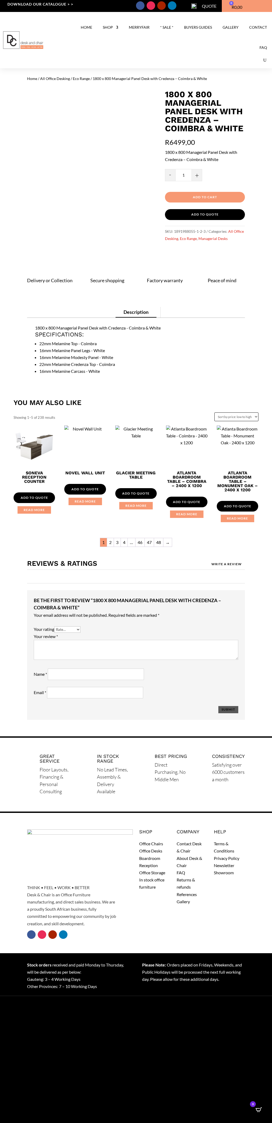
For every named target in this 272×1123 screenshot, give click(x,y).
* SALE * (166, 27)
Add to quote (205, 214)
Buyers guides (198, 27)
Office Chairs (151, 843)
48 (158, 542)
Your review (46, 636)
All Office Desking (55, 78)
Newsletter (224, 865)
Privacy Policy (226, 858)
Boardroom (149, 858)
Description (136, 312)
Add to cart (205, 197)
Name (40, 674)
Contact (258, 27)
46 (140, 542)
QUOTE (209, 6)
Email (40, 692)
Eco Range (81, 78)
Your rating (44, 629)
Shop (108, 27)
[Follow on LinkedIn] (172, 5)
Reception (148, 865)
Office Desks (150, 850)
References (187, 894)
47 (149, 542)
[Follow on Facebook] (140, 5)
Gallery (231, 27)
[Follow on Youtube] (161, 5)
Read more (34, 510)
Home (86, 27)
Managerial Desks (213, 238)
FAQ (263, 47)
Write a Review (226, 564)
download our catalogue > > (40, 4)
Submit (228, 709)
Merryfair (139, 27)
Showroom (224, 872)
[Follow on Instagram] (151, 5)
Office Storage (152, 872)
